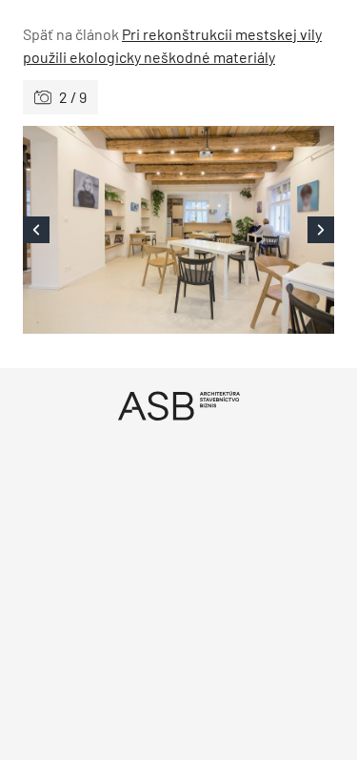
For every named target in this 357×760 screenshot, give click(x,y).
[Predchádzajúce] (101, 230)
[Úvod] (178, 406)
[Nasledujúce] (257, 230)
